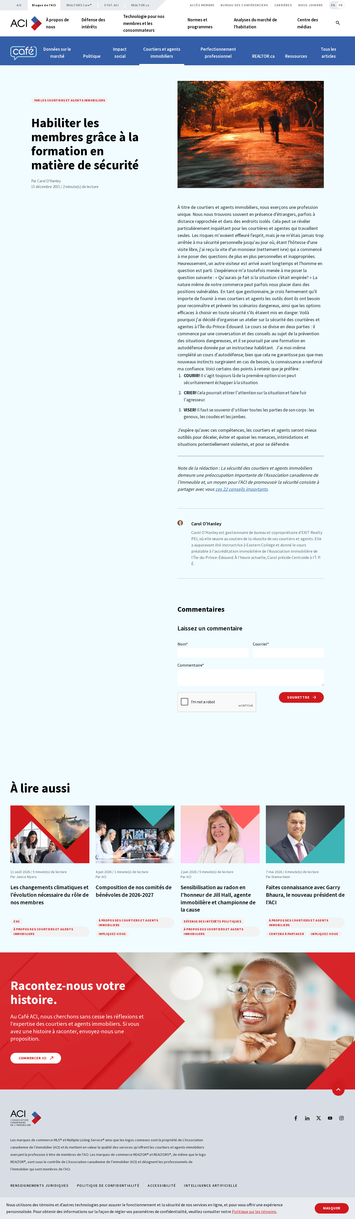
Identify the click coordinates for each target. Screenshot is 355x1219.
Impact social (120, 52)
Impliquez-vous (112, 934)
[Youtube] (330, 1118)
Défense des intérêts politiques (212, 921)
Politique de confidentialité (108, 1185)
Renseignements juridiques (39, 1185)
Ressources (296, 56)
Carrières (283, 5)
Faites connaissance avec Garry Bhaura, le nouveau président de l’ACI (305, 894)
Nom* (183, 644)
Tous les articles (328, 52)
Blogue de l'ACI (44, 5)
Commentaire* (191, 665)
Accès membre (202, 5)
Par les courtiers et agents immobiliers (69, 100)
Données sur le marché (57, 52)
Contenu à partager (286, 934)
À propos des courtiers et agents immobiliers (43, 931)
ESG (17, 921)
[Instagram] (341, 1118)
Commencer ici (33, 1058)
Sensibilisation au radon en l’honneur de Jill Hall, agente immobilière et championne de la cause (218, 898)
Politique (92, 56)
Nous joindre (310, 5)
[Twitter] (318, 1118)
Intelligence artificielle (210, 1185)
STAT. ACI (111, 5)
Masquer (331, 1208)
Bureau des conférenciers (244, 5)
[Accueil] (26, 23)
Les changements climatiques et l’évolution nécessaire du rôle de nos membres (49, 894)
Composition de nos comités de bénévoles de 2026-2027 (134, 890)
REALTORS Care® (79, 5)
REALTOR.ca (140, 5)
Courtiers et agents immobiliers (161, 52)
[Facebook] (296, 1118)
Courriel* (261, 644)
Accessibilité (162, 1185)
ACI (19, 5)
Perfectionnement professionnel (218, 52)
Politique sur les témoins (254, 1211)
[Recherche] (338, 23)
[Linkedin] (307, 1118)
